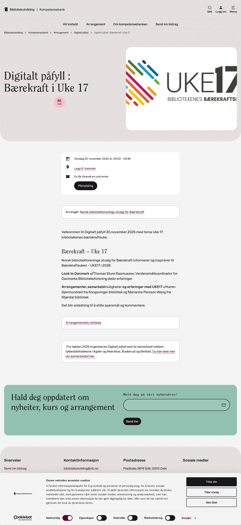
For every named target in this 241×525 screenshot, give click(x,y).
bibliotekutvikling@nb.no (81, 468)
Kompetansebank (52, 9)
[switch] (102, 518)
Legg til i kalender (85, 168)
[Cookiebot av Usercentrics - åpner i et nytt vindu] (22, 518)
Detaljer (186, 518)
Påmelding (85, 186)
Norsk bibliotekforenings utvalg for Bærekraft (112, 212)
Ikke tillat (211, 502)
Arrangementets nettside (83, 323)
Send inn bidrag (15, 468)
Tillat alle (211, 481)
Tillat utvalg (211, 492)
